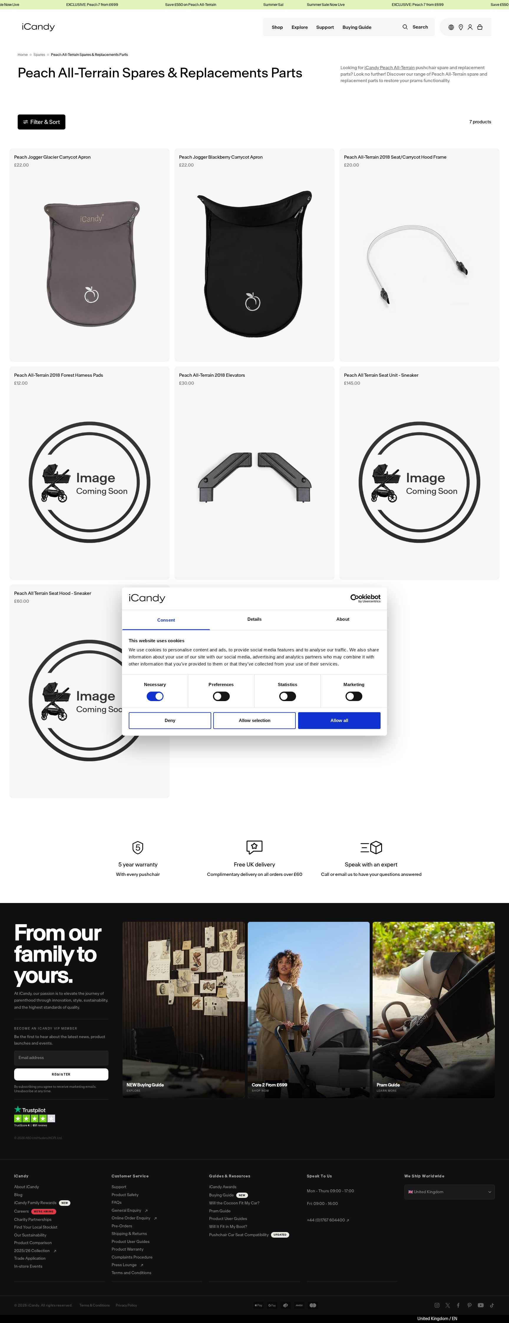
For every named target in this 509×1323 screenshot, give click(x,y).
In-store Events (28, 1266)
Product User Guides (131, 1241)
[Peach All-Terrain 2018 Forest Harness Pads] (89, 473)
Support (325, 27)
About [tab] (342, 619)
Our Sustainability (30, 1235)
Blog (18, 1195)
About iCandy (26, 1187)
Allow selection (254, 720)
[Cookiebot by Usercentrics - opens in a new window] (355, 598)
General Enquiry (126, 1210)
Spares (39, 54)
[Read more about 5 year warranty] (137, 860)
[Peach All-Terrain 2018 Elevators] (254, 473)
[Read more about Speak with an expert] (371, 860)
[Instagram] (437, 1305)
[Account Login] (470, 27)
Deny (170, 720)
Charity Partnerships (33, 1219)
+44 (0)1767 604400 (326, 1220)
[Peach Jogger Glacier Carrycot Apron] (89, 255)
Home (23, 54)
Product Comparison (33, 1243)
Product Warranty (127, 1249)
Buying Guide (357, 27)
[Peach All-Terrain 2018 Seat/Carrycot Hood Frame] (419, 255)
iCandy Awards (223, 1187)
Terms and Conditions (131, 1273)
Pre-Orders (122, 1226)
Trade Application (30, 1258)
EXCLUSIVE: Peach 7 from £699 (72, 4)
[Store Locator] (461, 27)
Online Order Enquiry (131, 1218)
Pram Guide (220, 1211)
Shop (277, 27)
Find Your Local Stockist (35, 1227)
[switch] (221, 696)
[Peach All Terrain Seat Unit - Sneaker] (419, 473)
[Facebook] (458, 1305)
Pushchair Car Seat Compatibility (248, 1234)
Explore (300, 27)
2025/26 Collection (32, 1251)
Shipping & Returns (129, 1233)
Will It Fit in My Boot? (228, 1226)
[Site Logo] (39, 27)
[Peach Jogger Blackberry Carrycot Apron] (254, 255)
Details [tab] (254, 619)
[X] (447, 1305)
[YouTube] (481, 1305)
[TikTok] (492, 1305)
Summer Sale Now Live (262, 4)
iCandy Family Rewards (41, 1202)
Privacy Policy (126, 1305)
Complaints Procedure (132, 1257)
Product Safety (125, 1195)
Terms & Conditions (95, 1305)
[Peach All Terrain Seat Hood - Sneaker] (89, 691)
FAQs (117, 1202)
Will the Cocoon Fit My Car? (234, 1203)
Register (61, 1074)
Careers (34, 1211)
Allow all (339, 720)
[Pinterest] (469, 1305)
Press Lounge (124, 1265)
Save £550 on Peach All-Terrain (170, 4)
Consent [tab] (166, 620)
